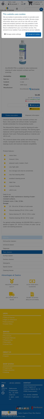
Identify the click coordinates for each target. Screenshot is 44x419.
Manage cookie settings (13, 34)
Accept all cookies (34, 34)
